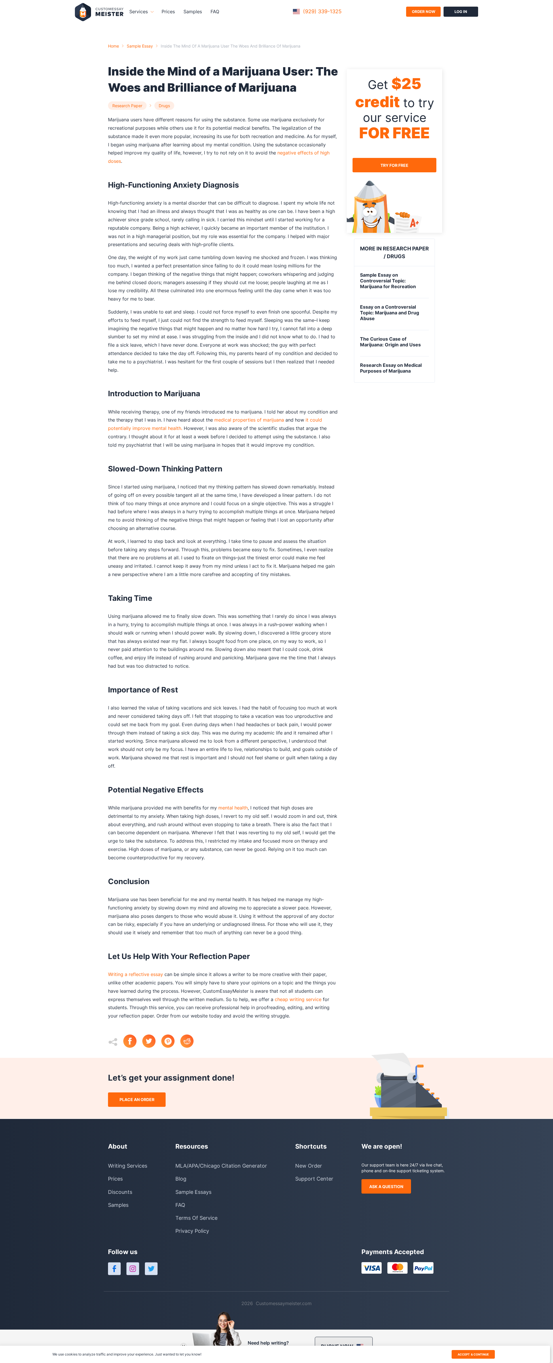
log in (460, 11)
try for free (394, 165)
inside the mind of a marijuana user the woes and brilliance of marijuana (230, 46)
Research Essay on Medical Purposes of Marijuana (391, 368)
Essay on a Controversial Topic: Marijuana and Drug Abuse (389, 312)
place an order (137, 1099)
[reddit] (189, 1041)
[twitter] (151, 1041)
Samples (192, 11)
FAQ (215, 11)
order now (423, 11)
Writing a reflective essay (135, 974)
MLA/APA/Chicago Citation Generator (221, 1166)
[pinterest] (170, 1041)
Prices (168, 11)
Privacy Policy (192, 1231)
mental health (233, 808)
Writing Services (127, 1166)
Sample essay (140, 46)
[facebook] (132, 1041)
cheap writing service (298, 999)
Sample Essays (193, 1192)
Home (113, 46)
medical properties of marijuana (249, 420)
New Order (308, 1166)
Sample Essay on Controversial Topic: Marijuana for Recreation (388, 280)
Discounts (120, 1192)
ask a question (386, 1186)
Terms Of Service (196, 1218)
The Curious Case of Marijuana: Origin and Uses (390, 342)
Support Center (314, 1179)
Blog (180, 1179)
